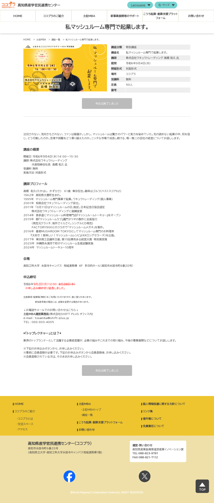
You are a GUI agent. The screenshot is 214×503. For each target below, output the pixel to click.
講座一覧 (87, 415)
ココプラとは (25, 418)
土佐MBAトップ (91, 409)
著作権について (152, 418)
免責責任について (153, 426)
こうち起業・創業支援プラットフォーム (101, 422)
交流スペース (25, 424)
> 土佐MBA (39, 40)
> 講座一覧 (54, 40)
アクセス (23, 429)
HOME (17, 16)
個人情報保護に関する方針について (164, 404)
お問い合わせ (196, 16)
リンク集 (148, 411)
